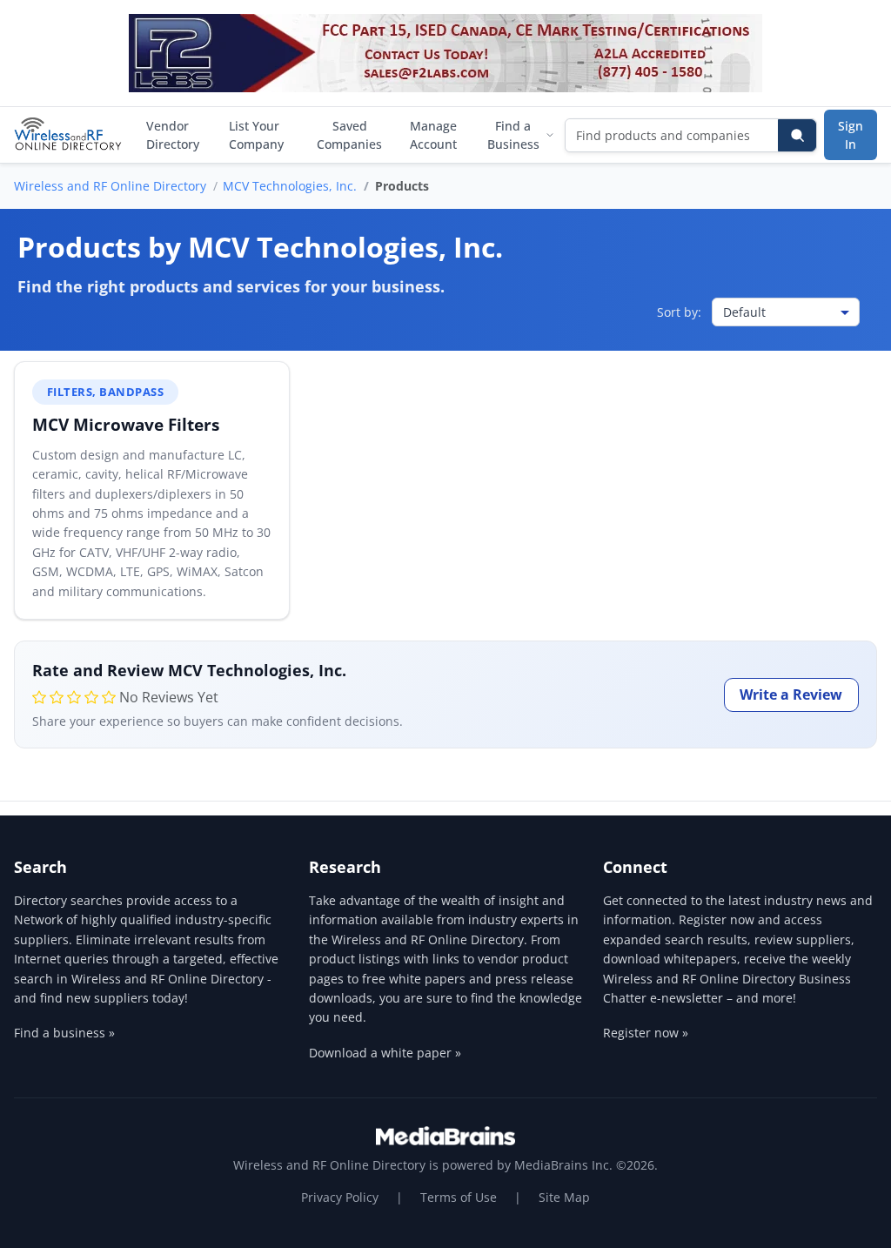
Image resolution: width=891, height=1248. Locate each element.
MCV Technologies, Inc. (290, 186)
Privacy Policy (340, 1197)
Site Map (564, 1197)
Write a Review (791, 694)
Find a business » (64, 1032)
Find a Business (513, 134)
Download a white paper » (385, 1052)
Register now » (645, 1032)
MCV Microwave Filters (125, 424)
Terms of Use (458, 1197)
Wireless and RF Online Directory (110, 186)
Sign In (850, 134)
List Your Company (256, 134)
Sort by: (679, 312)
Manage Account (433, 134)
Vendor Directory (172, 134)
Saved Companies (349, 134)
